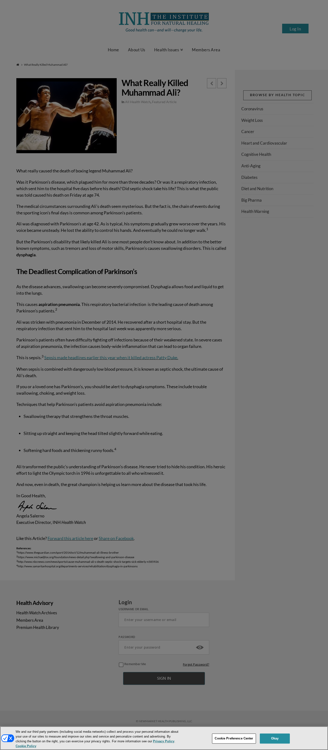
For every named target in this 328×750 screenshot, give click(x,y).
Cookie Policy (26, 746)
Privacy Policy (163, 741)
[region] (164, 738)
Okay (275, 738)
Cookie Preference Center (234, 738)
